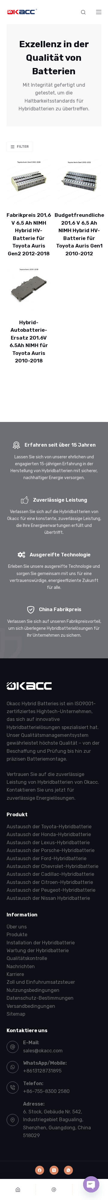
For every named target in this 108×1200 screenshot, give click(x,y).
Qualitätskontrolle (27, 958)
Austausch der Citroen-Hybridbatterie (50, 882)
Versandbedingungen (31, 1006)
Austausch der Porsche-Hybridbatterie (50, 850)
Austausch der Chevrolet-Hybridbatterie (52, 866)
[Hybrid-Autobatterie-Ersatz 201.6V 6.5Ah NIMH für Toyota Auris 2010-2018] (29, 288)
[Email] (54, 1189)
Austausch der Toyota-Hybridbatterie (49, 826)
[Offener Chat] (91, 1184)
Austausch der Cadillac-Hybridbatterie (50, 874)
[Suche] (83, 12)
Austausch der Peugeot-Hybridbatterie (51, 890)
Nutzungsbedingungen (33, 990)
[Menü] (98, 12)
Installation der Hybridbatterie (41, 943)
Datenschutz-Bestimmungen (40, 998)
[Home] (18, 1189)
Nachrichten (21, 966)
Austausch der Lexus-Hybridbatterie (48, 842)
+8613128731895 (42, 1071)
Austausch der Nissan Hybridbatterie (48, 898)
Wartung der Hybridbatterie (38, 950)
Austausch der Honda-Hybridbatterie (49, 834)
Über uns (17, 927)
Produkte (17, 934)
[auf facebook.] (39, 1170)
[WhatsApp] (68, 1170)
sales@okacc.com (43, 1051)
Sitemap (16, 1014)
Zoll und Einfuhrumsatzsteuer (41, 982)
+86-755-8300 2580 (46, 1091)
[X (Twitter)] (54, 1170)
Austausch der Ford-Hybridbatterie (46, 858)
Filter (23, 147)
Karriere (15, 974)
